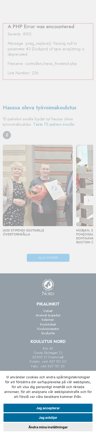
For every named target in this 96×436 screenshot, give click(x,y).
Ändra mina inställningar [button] (48, 427)
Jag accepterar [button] (48, 408)
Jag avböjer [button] (48, 417)
